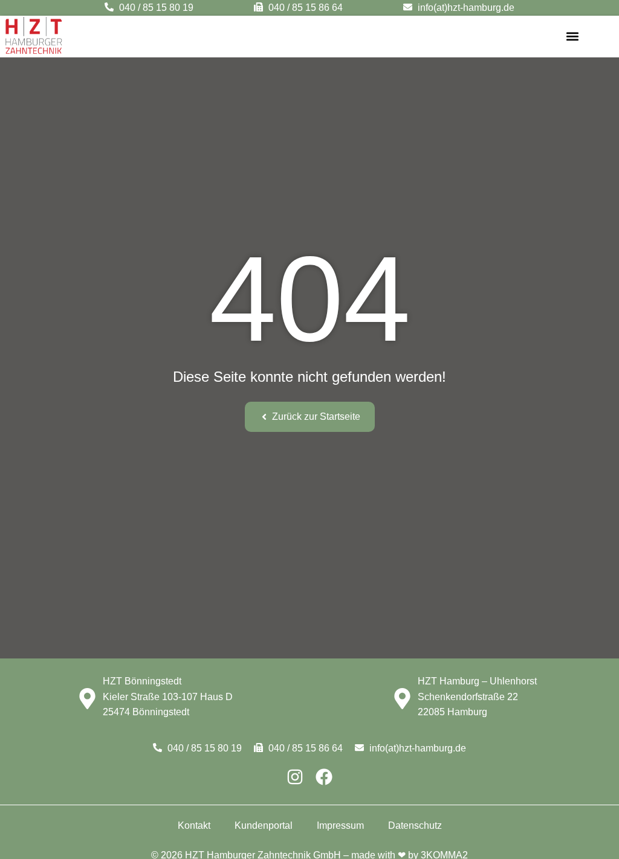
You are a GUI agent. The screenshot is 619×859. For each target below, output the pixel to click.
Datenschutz (415, 825)
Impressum (340, 825)
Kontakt (194, 825)
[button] (572, 37)
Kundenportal (264, 825)
